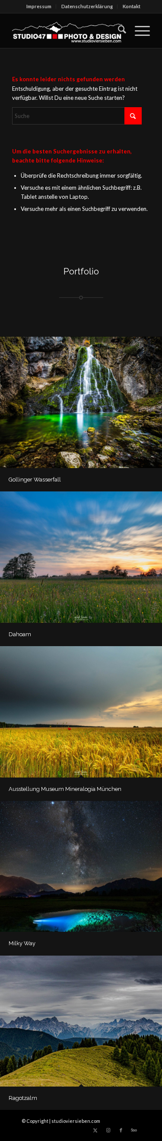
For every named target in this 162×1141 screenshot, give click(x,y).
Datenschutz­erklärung (87, 6)
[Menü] (138, 30)
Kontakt (131, 6)
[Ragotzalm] (81, 1021)
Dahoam (20, 634)
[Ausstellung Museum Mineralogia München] (81, 712)
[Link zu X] (95, 1130)
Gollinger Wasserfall (35, 479)
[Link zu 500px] (133, 1130)
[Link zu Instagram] (108, 1130)
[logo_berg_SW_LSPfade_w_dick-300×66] (67, 30)
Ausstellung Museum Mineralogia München (65, 789)
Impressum (38, 6)
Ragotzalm (23, 1098)
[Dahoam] (81, 557)
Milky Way (22, 943)
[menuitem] (39, 6)
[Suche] (117, 30)
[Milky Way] (81, 866)
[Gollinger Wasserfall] (81, 402)
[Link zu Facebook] (120, 1130)
